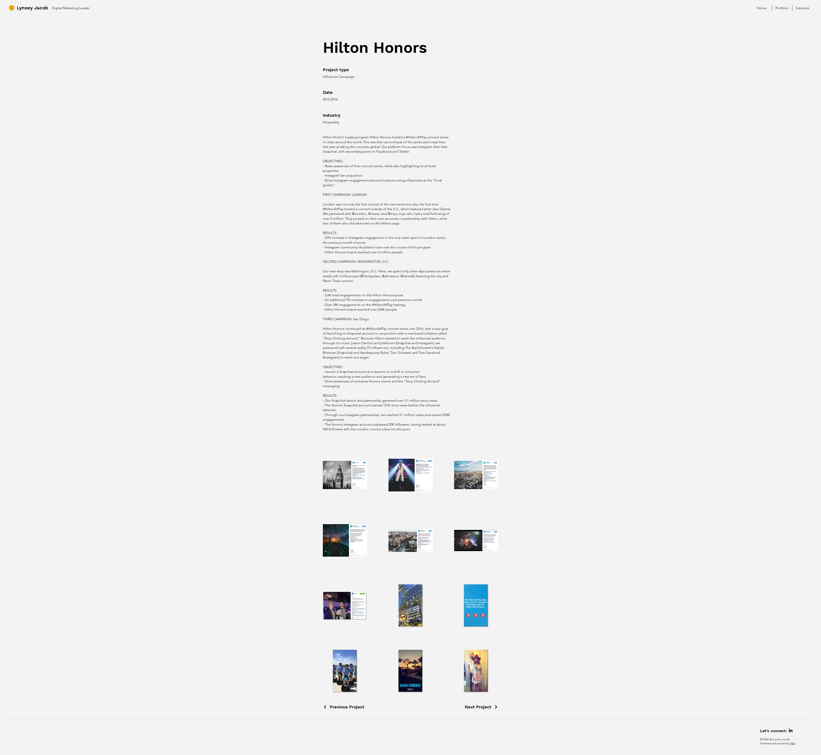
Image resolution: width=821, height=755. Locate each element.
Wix (793, 743)
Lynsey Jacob (32, 7)
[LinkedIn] (790, 730)
